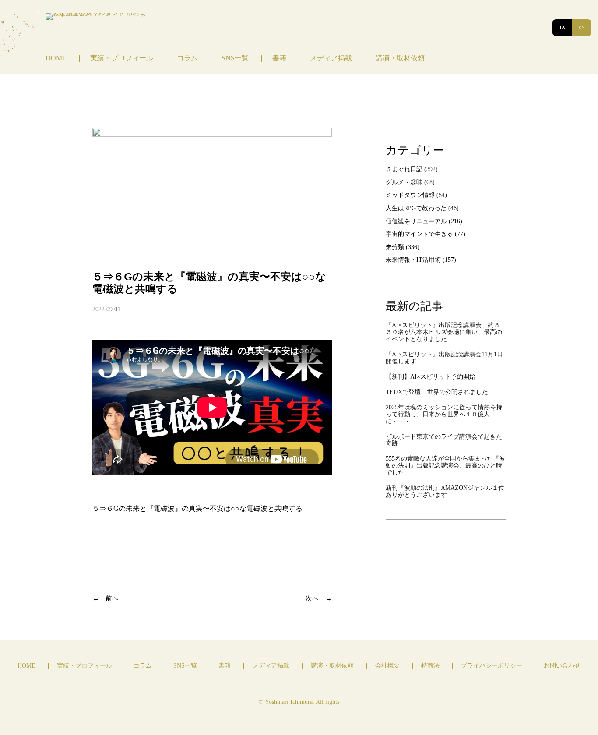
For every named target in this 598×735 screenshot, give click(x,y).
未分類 (395, 246)
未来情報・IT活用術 (413, 259)
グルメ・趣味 (404, 182)
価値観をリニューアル (416, 221)
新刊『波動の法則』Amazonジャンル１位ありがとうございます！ (445, 491)
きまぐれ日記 (404, 168)
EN (581, 27)
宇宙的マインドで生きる (419, 233)
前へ (112, 598)
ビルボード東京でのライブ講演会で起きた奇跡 (444, 440)
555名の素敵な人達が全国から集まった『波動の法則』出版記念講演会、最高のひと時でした (445, 465)
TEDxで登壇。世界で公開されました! (438, 392)
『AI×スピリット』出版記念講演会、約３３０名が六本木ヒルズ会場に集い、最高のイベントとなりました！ (444, 332)
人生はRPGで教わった (416, 207)
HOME (56, 58)
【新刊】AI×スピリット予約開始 (430, 376)
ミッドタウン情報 (410, 194)
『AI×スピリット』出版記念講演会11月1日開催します (444, 358)
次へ (312, 598)
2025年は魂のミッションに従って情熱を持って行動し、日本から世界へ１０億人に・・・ (444, 414)
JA (562, 27)
